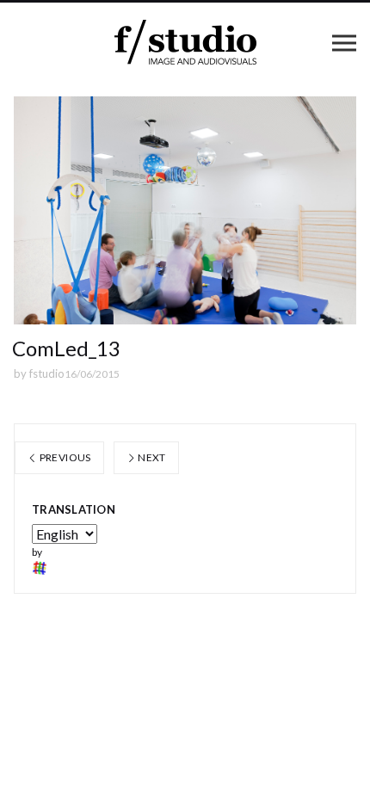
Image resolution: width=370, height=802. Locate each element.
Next (151, 457)
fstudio (47, 373)
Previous (63, 457)
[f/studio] (185, 42)
